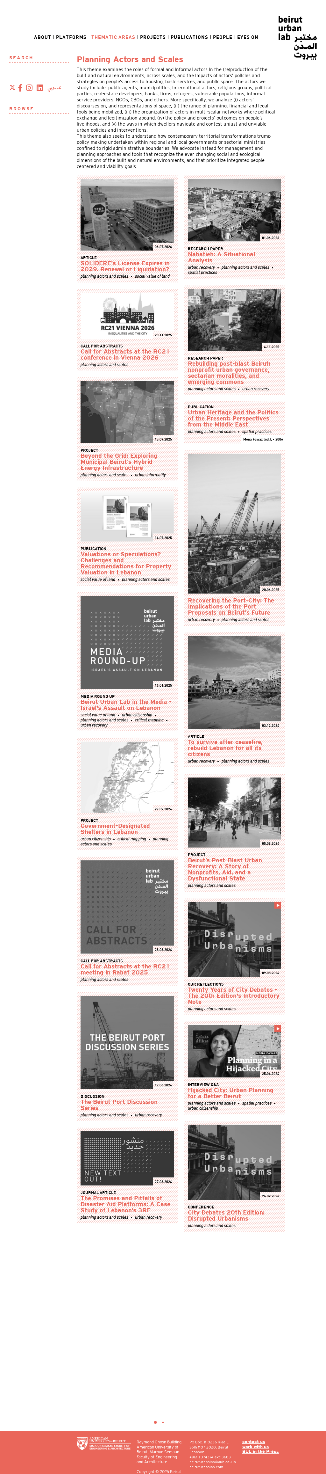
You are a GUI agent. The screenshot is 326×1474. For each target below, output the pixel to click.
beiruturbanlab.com (206, 1467)
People (222, 37)
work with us (255, 1447)
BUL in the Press (260, 1452)
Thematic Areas (113, 37)
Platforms (71, 37)
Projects (153, 37)
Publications (189, 37)
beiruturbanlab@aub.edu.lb (212, 1462)
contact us (253, 1442)
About (42, 37)
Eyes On (248, 37)
